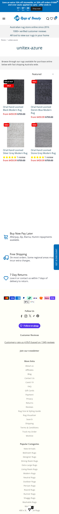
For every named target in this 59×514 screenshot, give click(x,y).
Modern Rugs (29, 473)
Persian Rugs (30, 486)
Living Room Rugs (29, 469)
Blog (30, 374)
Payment (29, 394)
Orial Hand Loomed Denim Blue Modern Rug (41, 109)
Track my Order (29, 432)
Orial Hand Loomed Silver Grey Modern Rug (15, 152)
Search (29, 419)
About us (29, 366)
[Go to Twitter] (30, 316)
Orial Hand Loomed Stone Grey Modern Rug (43, 152)
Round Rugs (29, 490)
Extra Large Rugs (29, 465)
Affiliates (29, 370)
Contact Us (29, 378)
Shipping (29, 423)
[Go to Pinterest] (37, 316)
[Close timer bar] (57, 1)
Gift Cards (29, 390)
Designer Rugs (29, 457)
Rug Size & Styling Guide (29, 411)
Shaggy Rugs (29, 498)
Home (3, 40)
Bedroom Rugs (29, 453)
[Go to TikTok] (34, 316)
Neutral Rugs (29, 477)
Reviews (29, 407)
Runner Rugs (30, 494)
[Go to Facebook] (21, 316)
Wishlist (29, 436)
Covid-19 (29, 382)
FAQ (29, 386)
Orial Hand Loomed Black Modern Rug (13, 108)
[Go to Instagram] (26, 316)
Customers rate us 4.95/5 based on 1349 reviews (30, 342)
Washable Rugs (30, 502)
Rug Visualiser (29, 415)
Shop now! (36, 8)
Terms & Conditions (29, 427)
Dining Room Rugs (29, 461)
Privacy (29, 399)
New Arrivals (29, 449)
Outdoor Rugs (29, 481)
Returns (29, 403)
